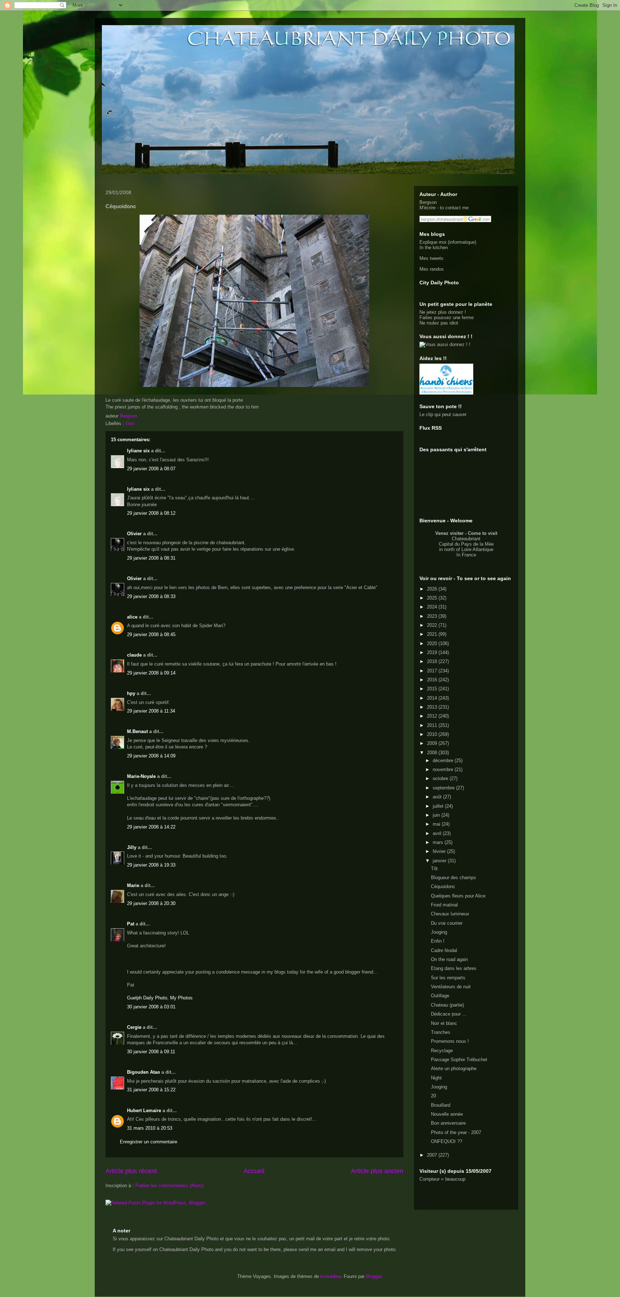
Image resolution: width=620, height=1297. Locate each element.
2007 (432, 1155)
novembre (444, 769)
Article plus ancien (377, 1171)
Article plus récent (131, 1171)
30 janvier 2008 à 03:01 (151, 1006)
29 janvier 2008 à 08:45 (151, 634)
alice (132, 617)
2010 (432, 734)
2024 (432, 607)
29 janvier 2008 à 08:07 (151, 468)
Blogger (373, 1276)
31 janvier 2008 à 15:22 (151, 1089)
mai (437, 824)
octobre (441, 778)
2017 (432, 670)
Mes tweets (431, 258)
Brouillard (440, 1105)
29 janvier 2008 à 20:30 (151, 903)
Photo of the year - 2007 (456, 1132)
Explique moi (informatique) (447, 242)
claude (134, 655)
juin (437, 815)
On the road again (449, 959)
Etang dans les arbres (453, 968)
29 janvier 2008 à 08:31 (151, 558)
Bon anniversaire (448, 1123)
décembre (444, 760)
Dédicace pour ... (448, 1014)
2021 (432, 634)
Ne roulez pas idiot (438, 323)
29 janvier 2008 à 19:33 (151, 865)
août (438, 796)
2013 (432, 707)
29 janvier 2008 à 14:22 (151, 827)
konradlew (330, 1276)
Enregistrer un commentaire (148, 1141)
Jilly (131, 847)
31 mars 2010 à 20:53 (149, 1128)
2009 (432, 743)
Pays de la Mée (477, 544)
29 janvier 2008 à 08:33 (151, 596)
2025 (432, 598)
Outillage (440, 995)
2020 (432, 643)
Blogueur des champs (453, 877)
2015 (432, 688)
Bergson (428, 202)
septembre (444, 787)
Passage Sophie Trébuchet (459, 1059)
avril (438, 833)
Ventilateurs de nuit (451, 986)
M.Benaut (137, 731)
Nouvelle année (447, 1114)
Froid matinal (444, 905)
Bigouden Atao (143, 1072)
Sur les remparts (448, 977)
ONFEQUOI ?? (446, 1141)
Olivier (134, 533)
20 (433, 1095)
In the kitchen (433, 247)
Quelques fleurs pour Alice (458, 896)
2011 (432, 725)
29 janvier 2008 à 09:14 (151, 673)
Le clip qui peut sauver (442, 414)
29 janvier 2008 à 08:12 (151, 513)
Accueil (254, 1171)
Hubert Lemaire (144, 1110)
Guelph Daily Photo (147, 997)
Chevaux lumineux (450, 913)
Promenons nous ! (450, 1041)
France (469, 554)
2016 (432, 679)
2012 (432, 716)
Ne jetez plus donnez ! (442, 312)
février (440, 851)
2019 (432, 652)
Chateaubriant (466, 538)
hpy (131, 693)
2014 (432, 698)
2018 (432, 661)
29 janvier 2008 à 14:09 (151, 756)
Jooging (439, 932)
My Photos (181, 997)
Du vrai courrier (446, 923)
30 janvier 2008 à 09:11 (151, 1051)
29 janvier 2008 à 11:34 (151, 711)
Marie (133, 885)
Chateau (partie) (447, 1005)
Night (436, 1078)
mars (439, 842)
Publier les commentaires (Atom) (169, 1185)
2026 (432, 589)
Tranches (440, 1032)
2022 (432, 625)
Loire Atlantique (477, 549)
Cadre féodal (444, 950)
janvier (440, 860)
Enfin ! (438, 941)
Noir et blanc (444, 1023)
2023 (432, 616)
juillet (439, 806)
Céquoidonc (443, 886)
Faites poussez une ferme (446, 317)
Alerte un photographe (453, 1068)
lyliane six (139, 450)
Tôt (434, 868)
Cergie (134, 1027)
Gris (130, 423)
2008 (432, 752)
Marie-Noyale (141, 776)
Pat (130, 924)
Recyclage (442, 1050)
